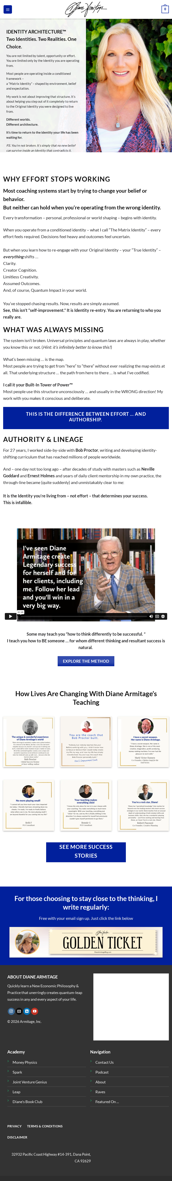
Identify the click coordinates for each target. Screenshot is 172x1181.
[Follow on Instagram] (11, 1011)
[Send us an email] (19, 1011)
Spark (17, 1072)
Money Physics (25, 1062)
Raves (100, 1091)
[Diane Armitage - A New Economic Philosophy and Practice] (86, 9)
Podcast (102, 1072)
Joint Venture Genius (30, 1082)
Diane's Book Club (27, 1101)
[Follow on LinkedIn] (26, 1011)
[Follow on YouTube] (34, 1011)
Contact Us (104, 1062)
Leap (16, 1091)
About (100, 1082)
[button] (8, 9)
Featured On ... (107, 1101)
